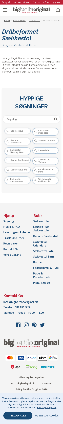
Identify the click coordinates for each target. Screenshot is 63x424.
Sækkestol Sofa (43, 251)
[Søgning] (55, 119)
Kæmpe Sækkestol (45, 236)
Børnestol (39, 262)
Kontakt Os (10, 249)
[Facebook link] (18, 326)
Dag (28, 2)
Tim (38, 2)
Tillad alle (18, 415)
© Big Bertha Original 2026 (31, 389)
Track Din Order (13, 238)
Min (48, 2)
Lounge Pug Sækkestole (41, 228)
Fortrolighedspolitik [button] (46, 407)
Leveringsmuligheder (17, 232)
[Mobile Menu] (5, 10)
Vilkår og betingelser (31, 377)
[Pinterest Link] (34, 326)
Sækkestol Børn (43, 256)
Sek (58, 2)
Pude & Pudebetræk (41, 275)
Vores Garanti (12, 255)
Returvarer (10, 243)
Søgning (8, 221)
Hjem (7, 20)
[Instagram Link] (26, 326)
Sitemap (47, 383)
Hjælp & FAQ (11, 227)
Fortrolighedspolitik (23, 383)
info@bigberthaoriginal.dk (20, 302)
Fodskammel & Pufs (46, 268)
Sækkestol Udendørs (40, 243)
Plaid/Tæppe (41, 283)
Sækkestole (41, 221)
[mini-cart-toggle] (58, 10)
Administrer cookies (47, 415)
